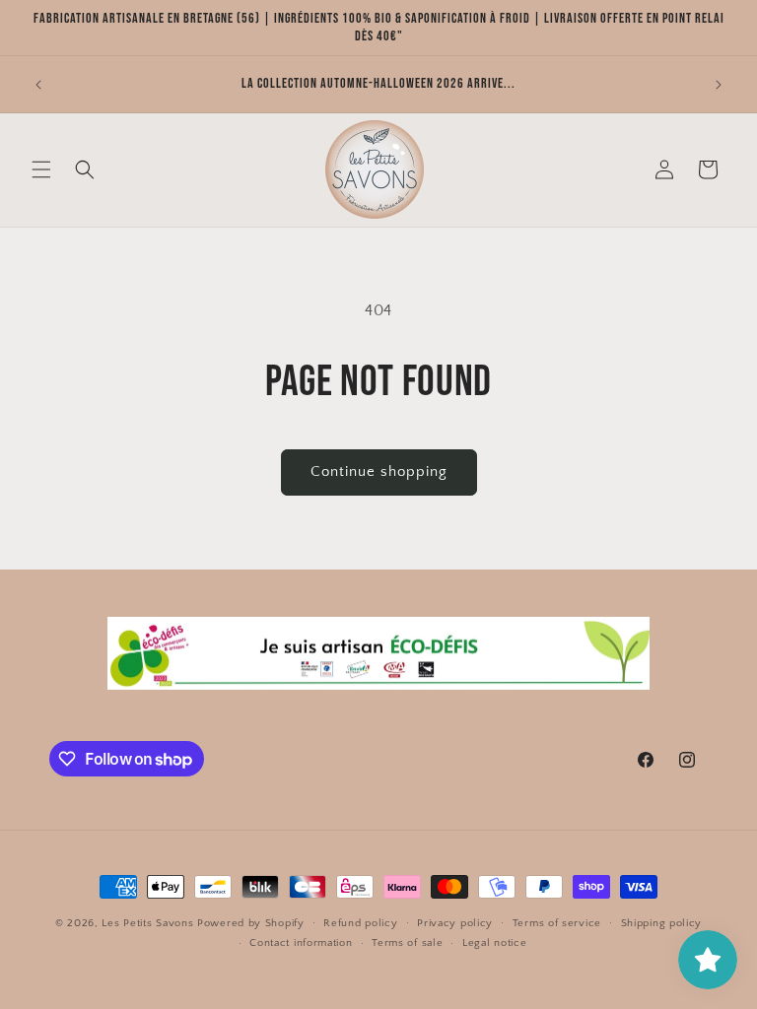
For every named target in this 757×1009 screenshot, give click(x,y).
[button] (41, 169)
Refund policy (360, 923)
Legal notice (494, 943)
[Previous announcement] (38, 84)
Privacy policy (455, 923)
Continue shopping (378, 471)
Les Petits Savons (147, 923)
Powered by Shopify (251, 923)
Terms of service (557, 923)
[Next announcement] (718, 84)
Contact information (300, 943)
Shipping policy (662, 923)
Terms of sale (407, 943)
